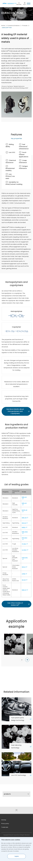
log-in (24, 4)
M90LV (24, 527)
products (7, 794)
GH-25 (24, 580)
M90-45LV (25, 532)
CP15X (23, 574)
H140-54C (25, 557)
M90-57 (24, 590)
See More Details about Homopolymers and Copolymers (15, 411)
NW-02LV (24, 538)
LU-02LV (24, 550)
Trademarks (4, 827)
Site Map (3, 820)
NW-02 (24, 523)
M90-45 (24, 518)
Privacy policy (5, 823)
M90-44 (24, 497)
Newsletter (18, 4)
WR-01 (23, 567)
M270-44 (24, 510)
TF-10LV (24, 544)
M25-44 (24, 503)
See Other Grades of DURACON (15, 604)
